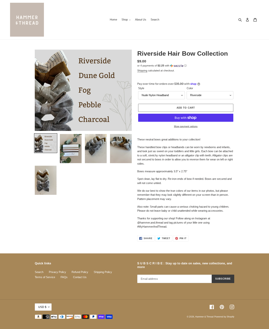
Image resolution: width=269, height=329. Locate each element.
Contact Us (80, 277)
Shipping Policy (103, 272)
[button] (162, 65)
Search (39, 272)
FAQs (64, 277)
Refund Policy (80, 272)
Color (190, 88)
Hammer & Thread (204, 316)
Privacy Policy (57, 272)
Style (141, 88)
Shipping (142, 70)
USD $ (42, 306)
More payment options (186, 126)
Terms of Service (45, 277)
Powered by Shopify (224, 316)
